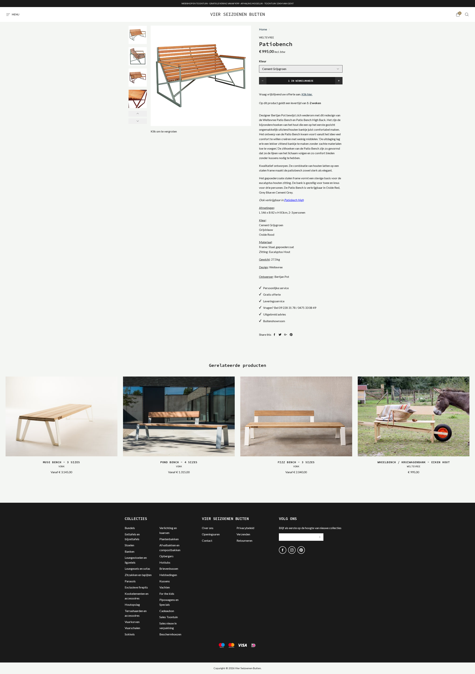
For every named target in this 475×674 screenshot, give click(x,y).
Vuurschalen (132, 628)
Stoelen (129, 545)
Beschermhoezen (170, 634)
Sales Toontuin (168, 617)
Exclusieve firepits (136, 587)
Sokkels (130, 634)
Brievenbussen (168, 568)
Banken (129, 551)
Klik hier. (307, 94)
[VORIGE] (137, 114)
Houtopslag (132, 604)
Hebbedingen (168, 575)
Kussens (164, 581)
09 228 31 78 (287, 307)
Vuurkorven (132, 622)
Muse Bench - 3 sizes (61, 464)
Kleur (262, 61)
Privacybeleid (245, 528)
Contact (207, 540)
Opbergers (166, 556)
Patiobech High (294, 200)
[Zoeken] (467, 14)
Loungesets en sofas (137, 568)
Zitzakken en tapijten (138, 575)
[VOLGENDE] (137, 121)
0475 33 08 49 (307, 307)
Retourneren (244, 540)
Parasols (130, 581)
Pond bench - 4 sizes (178, 464)
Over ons (207, 528)
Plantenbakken (169, 539)
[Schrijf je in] (319, 537)
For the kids (166, 593)
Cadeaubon (166, 611)
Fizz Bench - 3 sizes (296, 464)
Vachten (164, 587)
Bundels (130, 528)
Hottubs (164, 562)
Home (263, 29)
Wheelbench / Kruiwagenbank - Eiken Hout (413, 464)
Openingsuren (211, 534)
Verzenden (243, 534)
